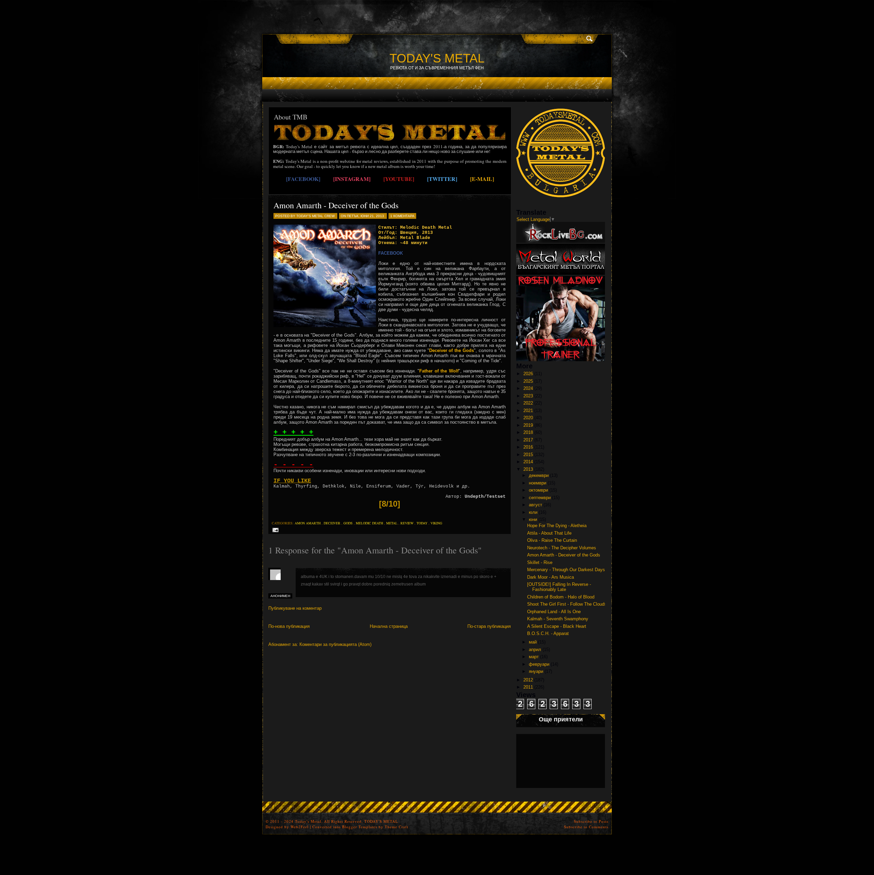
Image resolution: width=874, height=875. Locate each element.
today (422, 523)
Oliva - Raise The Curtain (552, 540)
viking (436, 523)
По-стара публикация (489, 626)
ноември (537, 482)
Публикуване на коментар (295, 608)
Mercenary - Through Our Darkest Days (566, 569)
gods (348, 523)
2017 (528, 439)
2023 (528, 395)
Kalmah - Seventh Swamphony (557, 618)
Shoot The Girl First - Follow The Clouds (567, 604)
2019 (528, 425)
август (535, 504)
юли (533, 512)
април (535, 649)
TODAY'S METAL (437, 58)
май (533, 642)
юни (533, 519)
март (534, 656)
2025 (528, 381)
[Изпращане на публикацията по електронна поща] (274, 529)
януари (536, 671)
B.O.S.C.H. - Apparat (548, 633)
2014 (528, 461)
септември (540, 497)
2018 (528, 432)
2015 (528, 454)
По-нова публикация (289, 626)
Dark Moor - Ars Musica (550, 577)
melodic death (369, 523)
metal (391, 523)
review (406, 523)
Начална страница (389, 626)
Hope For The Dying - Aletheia (557, 525)
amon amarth (308, 523)
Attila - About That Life (549, 533)
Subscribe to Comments (586, 826)
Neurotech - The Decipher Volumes (561, 547)
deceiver (332, 523)
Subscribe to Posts (591, 821)
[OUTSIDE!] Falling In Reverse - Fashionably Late (559, 587)
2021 (528, 410)
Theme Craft (396, 826)
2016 (528, 447)
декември (539, 475)
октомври (538, 490)
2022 (528, 403)
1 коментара (402, 216)
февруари (539, 664)
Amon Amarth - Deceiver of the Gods (335, 205)
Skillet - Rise (539, 562)
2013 (528, 469)
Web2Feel (300, 826)
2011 (528, 687)
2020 (528, 417)
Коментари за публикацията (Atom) (335, 644)
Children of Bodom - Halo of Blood (560, 596)
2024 (528, 388)
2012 (528, 679)
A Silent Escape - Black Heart (556, 626)
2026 (528, 373)
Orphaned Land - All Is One (554, 611)
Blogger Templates (359, 826)
